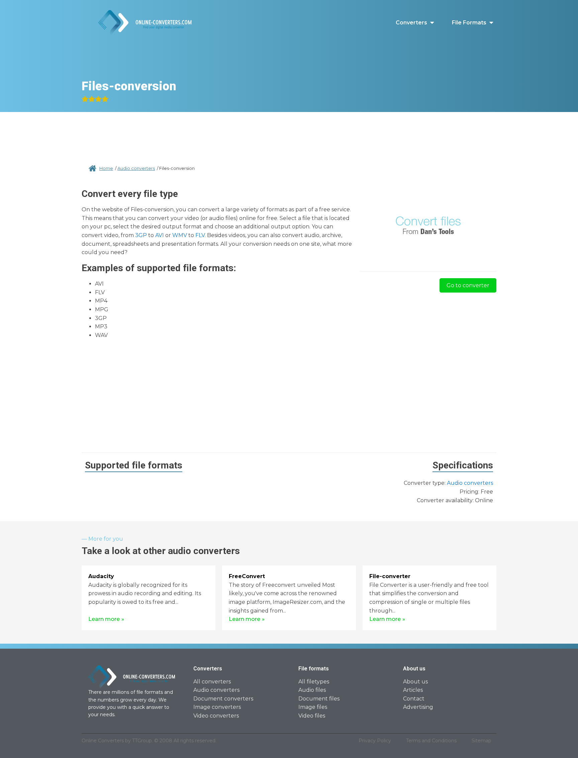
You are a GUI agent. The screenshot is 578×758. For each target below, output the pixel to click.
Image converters (217, 707)
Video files (311, 716)
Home (106, 168)
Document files (319, 698)
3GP (141, 235)
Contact (413, 698)
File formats (469, 22)
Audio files (312, 690)
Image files (312, 707)
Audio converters (136, 168)
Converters (411, 22)
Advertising (418, 707)
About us (415, 681)
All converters (212, 681)
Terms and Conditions (431, 741)
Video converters (216, 716)
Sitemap (481, 741)
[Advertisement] (289, 130)
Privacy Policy (375, 741)
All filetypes (313, 681)
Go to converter (468, 285)
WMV (179, 235)
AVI (159, 235)
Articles (413, 690)
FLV (200, 235)
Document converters (223, 698)
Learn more (104, 619)
